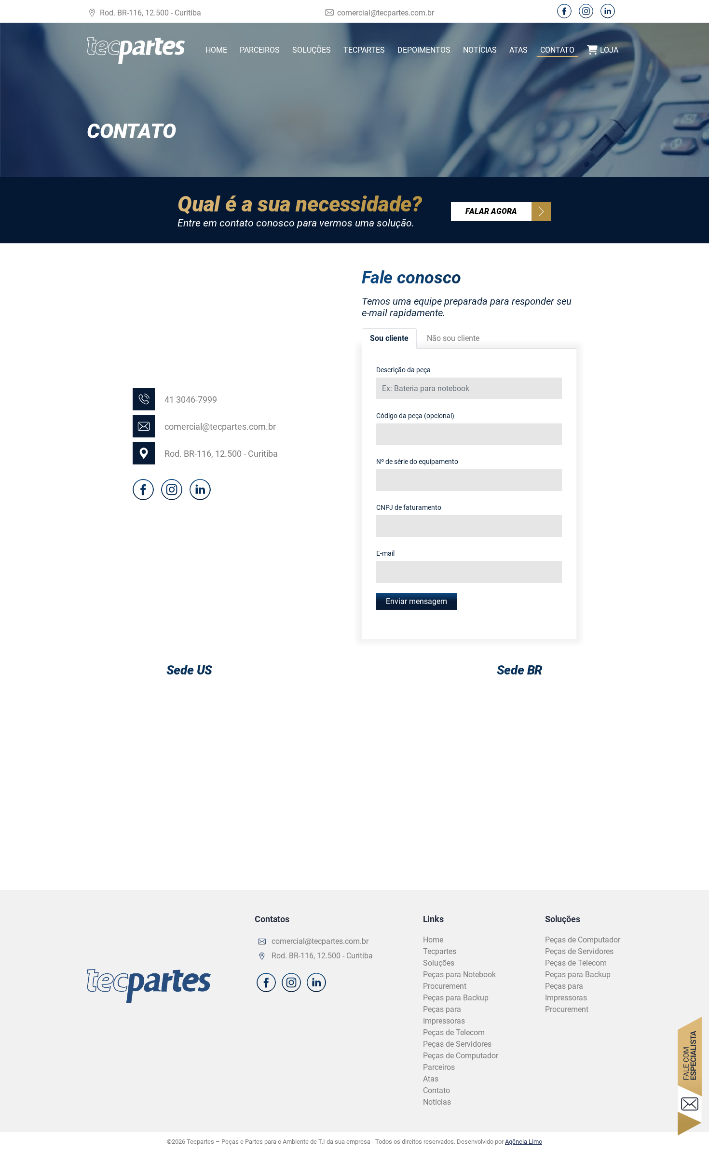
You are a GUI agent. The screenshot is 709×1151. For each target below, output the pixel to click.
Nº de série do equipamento (417, 461)
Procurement (444, 986)
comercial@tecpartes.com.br (385, 12)
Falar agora (491, 211)
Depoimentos (423, 50)
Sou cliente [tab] (389, 338)
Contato (557, 50)
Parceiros (260, 50)
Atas (518, 50)
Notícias (480, 50)
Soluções (311, 50)
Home (216, 50)
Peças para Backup (456, 997)
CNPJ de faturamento (408, 507)
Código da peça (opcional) (415, 416)
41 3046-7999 (190, 399)
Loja (609, 50)
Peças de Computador (460, 1055)
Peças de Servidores (457, 1044)
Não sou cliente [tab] (453, 338)
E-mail (385, 553)
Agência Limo (523, 1141)
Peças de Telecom (454, 1032)
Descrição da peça (403, 370)
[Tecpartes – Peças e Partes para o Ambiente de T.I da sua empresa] (136, 50)
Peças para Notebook (459, 974)
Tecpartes (364, 50)
